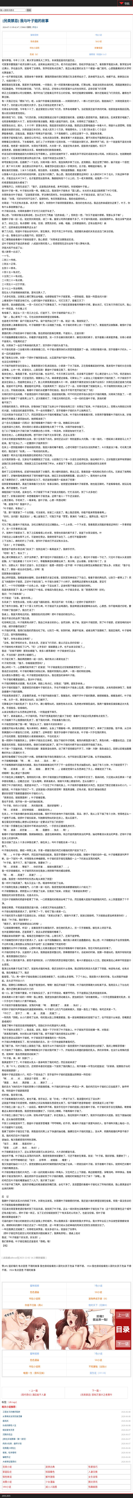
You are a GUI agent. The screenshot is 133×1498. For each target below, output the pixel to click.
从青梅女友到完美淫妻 (12, 1416)
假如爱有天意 (8, 1430)
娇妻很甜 (98, 48)
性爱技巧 (92, 1467)
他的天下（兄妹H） (98, 1305)
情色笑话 (7, 1477)
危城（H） (34, 54)
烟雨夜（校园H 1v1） (98, 54)
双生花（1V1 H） (98, 1373)
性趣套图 (92, 1487)
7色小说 (98, 35)
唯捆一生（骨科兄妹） (34, 1373)
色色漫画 (34, 41)
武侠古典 (50, 1467)
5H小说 (98, 41)
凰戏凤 (5, 1421)
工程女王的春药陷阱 (11, 1412)
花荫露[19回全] (9, 1448)
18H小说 (7, 1487)
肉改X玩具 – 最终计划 (12, 1444)
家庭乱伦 (7, 1472)
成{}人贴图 (51, 1487)
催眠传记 (6, 1457)
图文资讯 (92, 1482)
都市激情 (50, 1477)
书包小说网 (34, 48)
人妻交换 (92, 1472)
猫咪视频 (34, 35)
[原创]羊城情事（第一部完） (15, 1439)
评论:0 (35, 27)
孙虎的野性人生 (9, 1425)
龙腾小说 (7, 1482)
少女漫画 (50, 1482)
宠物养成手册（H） (98, 1298)
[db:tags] (13, 1402)
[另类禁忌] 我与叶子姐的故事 (26, 21)
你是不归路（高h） (34, 1305)
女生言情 (92, 1477)
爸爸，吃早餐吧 (9, 1453)
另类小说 (7, 1467)
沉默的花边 (7, 1434)
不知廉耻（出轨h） (98, 1366)
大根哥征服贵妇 (9, 1462)
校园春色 (50, 1472)
